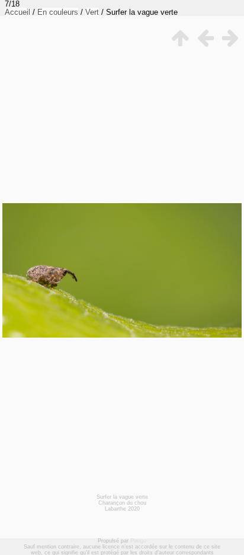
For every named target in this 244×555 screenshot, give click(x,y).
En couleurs (57, 12)
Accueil (17, 12)
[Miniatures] (179, 38)
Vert (92, 12)
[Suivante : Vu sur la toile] (229, 38)
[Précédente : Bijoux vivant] (204, 38)
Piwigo (138, 541)
